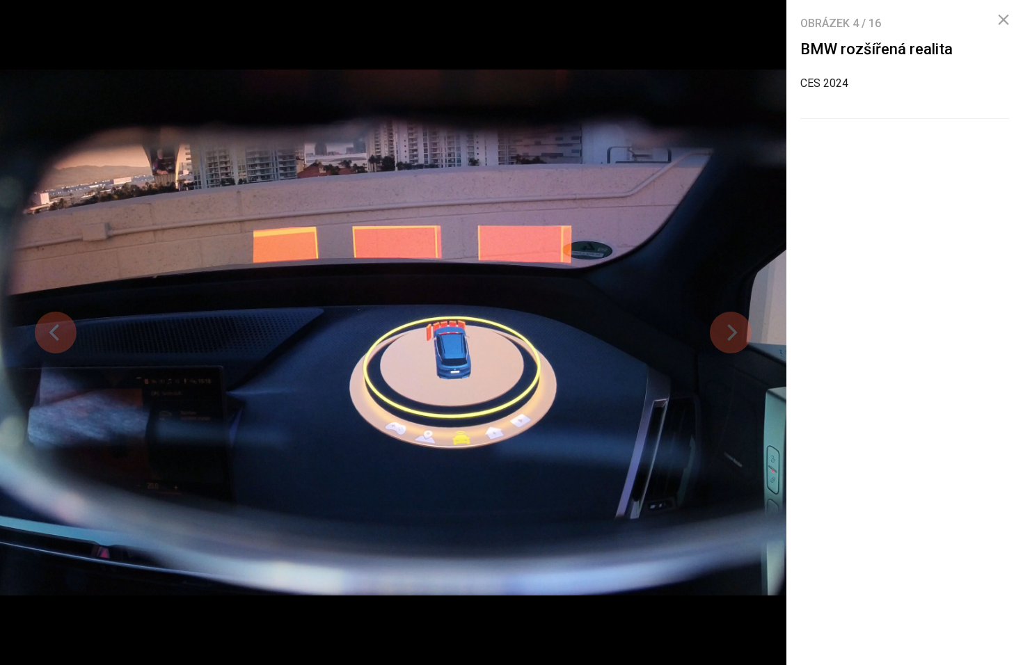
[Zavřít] (1003, 20)
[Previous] (56, 332)
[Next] (731, 332)
